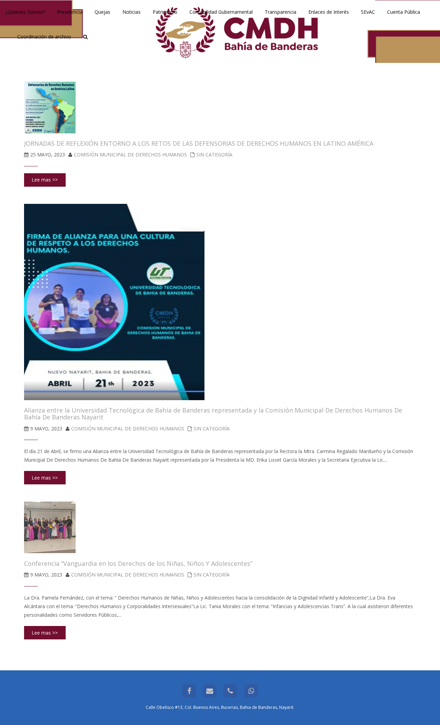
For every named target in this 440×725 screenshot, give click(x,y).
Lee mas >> (45, 179)
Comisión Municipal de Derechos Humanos (130, 154)
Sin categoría (214, 154)
